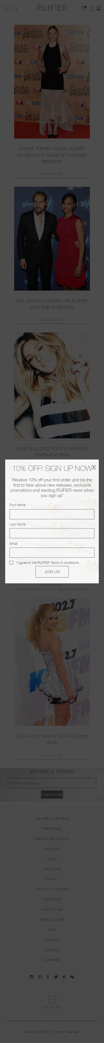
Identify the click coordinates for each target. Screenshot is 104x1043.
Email (13, 543)
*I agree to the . (48, 562)
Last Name (17, 524)
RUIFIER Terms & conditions (58, 562)
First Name (17, 505)
